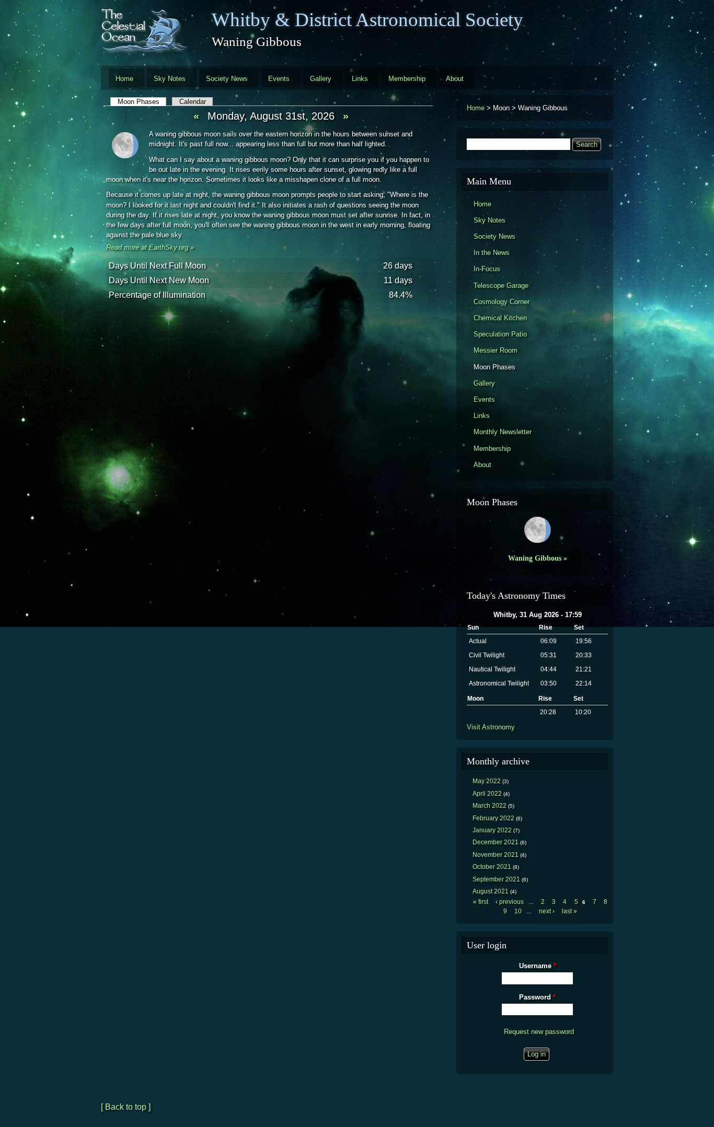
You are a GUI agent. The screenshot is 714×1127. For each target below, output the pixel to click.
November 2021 (496, 854)
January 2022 (492, 830)
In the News (492, 253)
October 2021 (492, 866)
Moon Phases (142, 102)
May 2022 (487, 781)
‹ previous (510, 901)
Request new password (539, 1032)
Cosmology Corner (501, 302)
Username (537, 966)
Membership (406, 79)
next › (547, 911)
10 (518, 911)
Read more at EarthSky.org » (150, 247)
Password (537, 997)
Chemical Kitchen (500, 318)
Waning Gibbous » (537, 558)
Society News (227, 79)
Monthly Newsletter (503, 432)
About (455, 79)
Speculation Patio (500, 334)
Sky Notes (170, 79)
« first (480, 901)
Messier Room (495, 350)
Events (279, 79)
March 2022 (489, 805)
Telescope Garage (501, 285)
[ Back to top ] (126, 1106)
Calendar (192, 102)
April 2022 (487, 793)
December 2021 (496, 842)
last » (569, 911)
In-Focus (487, 269)
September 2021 (496, 879)
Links (360, 79)
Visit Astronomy (491, 727)
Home (124, 79)
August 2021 (491, 891)
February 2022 (493, 818)
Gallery (320, 79)
